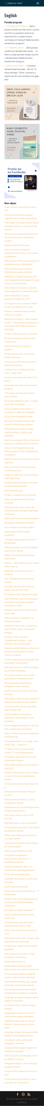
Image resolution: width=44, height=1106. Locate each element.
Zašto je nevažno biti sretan (17, 245)
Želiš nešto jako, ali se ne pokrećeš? (20, 823)
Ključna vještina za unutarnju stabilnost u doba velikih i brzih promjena (19, 717)
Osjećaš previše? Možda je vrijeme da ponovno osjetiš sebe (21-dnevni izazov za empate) (21, 651)
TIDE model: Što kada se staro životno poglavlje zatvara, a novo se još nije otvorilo (21, 226)
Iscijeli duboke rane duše (16, 886)
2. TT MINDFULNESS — (15, 47)
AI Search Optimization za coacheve (20, 333)
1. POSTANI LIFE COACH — (16, 26)
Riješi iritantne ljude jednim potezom (21, 518)
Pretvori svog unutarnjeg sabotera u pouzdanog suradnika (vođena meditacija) (21, 902)
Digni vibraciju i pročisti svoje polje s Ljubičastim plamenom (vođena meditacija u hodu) (21, 602)
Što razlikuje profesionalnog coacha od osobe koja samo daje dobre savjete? (21, 237)
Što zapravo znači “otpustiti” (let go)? (21, 594)
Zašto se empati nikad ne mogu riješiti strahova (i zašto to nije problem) (19, 432)
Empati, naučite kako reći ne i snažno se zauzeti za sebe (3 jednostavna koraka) (21, 776)
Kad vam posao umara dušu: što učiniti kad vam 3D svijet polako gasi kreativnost (21, 510)
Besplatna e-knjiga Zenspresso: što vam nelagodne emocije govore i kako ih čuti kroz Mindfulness (21, 280)
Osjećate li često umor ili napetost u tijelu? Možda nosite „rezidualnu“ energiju (21, 629)
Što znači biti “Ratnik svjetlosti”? (19, 910)
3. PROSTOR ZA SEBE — (15, 65)
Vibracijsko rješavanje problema (19, 522)
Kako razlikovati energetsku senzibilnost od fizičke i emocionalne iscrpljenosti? (21, 253)
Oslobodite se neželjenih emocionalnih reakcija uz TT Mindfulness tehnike (17, 858)
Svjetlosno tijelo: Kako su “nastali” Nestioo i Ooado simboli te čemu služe (19, 1024)
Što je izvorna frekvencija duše (18, 416)
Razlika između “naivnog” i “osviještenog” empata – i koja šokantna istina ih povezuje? (18, 640)
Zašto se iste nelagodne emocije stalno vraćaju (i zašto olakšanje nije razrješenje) (21, 451)
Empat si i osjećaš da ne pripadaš (20, 495)
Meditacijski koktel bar (15, 961)
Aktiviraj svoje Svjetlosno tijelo (18, 850)
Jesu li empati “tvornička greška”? (19, 527)
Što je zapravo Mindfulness (17, 874)
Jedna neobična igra (13, 490)
